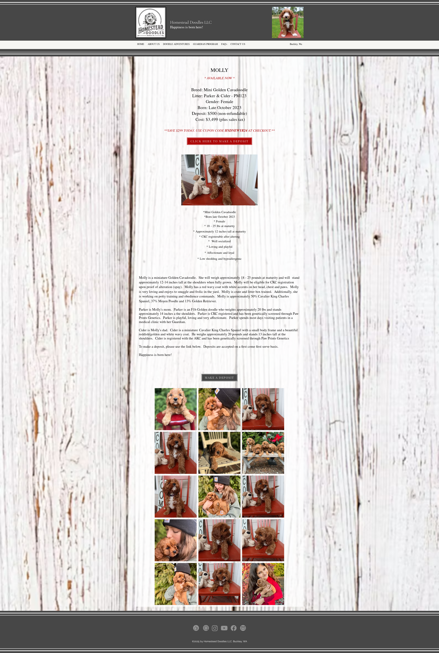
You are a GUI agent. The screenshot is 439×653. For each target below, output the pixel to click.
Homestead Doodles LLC (191, 22)
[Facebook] (234, 628)
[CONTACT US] (206, 628)
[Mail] (243, 628)
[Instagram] (215, 628)
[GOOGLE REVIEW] (196, 628)
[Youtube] (224, 628)
